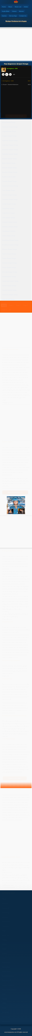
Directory (5, 917)
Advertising (5, 912)
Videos (14, 11)
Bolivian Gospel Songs (9, 167)
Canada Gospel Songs (9, 181)
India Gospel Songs (8, 299)
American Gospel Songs (10, 127)
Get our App (13, 16)
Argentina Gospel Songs (10, 140)
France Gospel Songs (9, 254)
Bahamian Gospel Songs (10, 149)
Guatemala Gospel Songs (10, 281)
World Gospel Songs (8, 122)
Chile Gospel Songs (8, 190)
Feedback (5, 926)
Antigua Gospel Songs (9, 136)
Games (4, 16)
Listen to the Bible (15, 778)
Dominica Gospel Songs (10, 226)
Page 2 (18, 305)
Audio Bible (5, 11)
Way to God (6, 967)
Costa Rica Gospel (8, 208)
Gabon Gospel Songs (9, 258)
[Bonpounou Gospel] (16, 2)
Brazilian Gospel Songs (9, 172)
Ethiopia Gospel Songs (9, 249)
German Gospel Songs (9, 263)
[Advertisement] (16, 44)
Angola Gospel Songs (9, 131)
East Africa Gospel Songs (10, 240)
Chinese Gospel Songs (9, 195)
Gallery (4, 953)
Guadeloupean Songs (9, 276)
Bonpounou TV (7, 980)
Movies (21, 11)
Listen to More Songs (16, 116)
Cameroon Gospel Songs (10, 186)
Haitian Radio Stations (9, 989)
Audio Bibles (6, 962)
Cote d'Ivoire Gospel (8, 213)
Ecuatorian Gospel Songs (10, 245)
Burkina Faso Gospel (9, 177)
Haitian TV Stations (8, 985)
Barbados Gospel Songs (10, 154)
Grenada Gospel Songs (9, 272)
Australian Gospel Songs (10, 145)
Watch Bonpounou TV (15, 492)
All (10, 309)
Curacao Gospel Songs (9, 222)
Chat (3, 994)
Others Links (6, 1021)
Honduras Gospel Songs (10, 294)
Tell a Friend (6, 921)
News (4, 1008)
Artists (26, 7)
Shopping (5, 1012)
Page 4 (4, 309)
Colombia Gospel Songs (10, 199)
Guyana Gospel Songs (9, 290)
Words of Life (6, 971)
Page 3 (25, 305)
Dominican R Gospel (8, 231)
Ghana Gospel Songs (9, 267)
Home (4, 7)
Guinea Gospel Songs (9, 285)
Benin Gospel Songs (8, 163)
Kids (3, 958)
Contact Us (22, 16)
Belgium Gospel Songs (9, 158)
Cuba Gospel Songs (8, 217)
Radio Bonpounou (8, 976)
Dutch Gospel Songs (8, 236)
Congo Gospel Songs (9, 204)
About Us (5, 903)
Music (10, 7)
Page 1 (11, 305)
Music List (18, 7)
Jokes (4, 1003)
